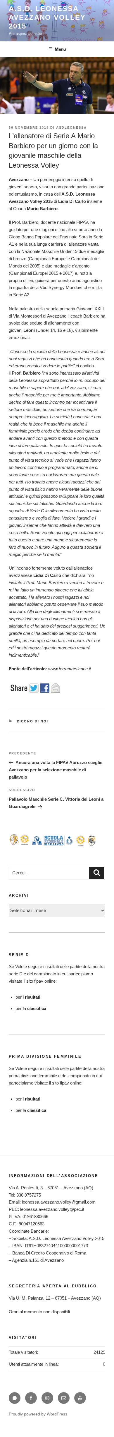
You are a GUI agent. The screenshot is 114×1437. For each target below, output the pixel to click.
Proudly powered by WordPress (38, 1414)
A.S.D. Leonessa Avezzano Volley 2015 (47, 17)
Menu (60, 49)
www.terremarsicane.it (69, 668)
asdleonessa (71, 127)
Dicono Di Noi (33, 721)
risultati (32, 997)
